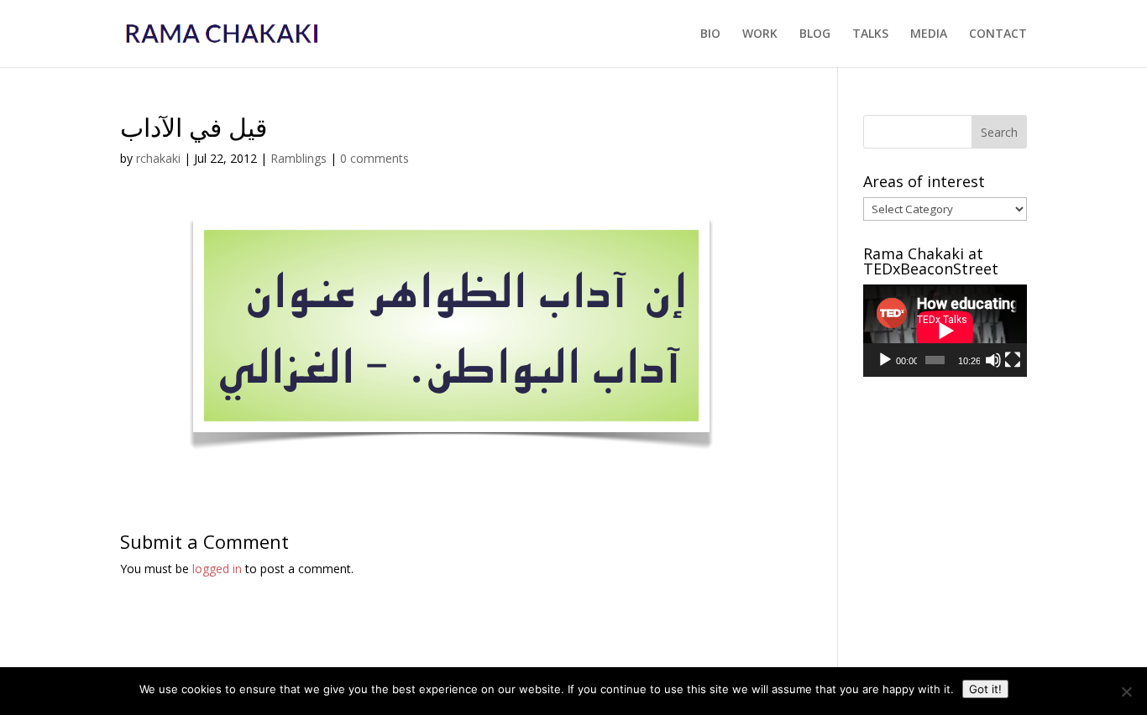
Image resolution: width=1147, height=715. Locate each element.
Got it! (985, 689)
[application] (945, 330)
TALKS (870, 34)
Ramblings (298, 158)
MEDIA (928, 34)
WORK (760, 34)
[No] (1126, 691)
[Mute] (993, 360)
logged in (217, 569)
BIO (710, 34)
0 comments (374, 158)
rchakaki (158, 158)
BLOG (814, 34)
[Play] (885, 360)
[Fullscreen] (1012, 360)
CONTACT (998, 34)
